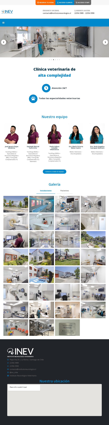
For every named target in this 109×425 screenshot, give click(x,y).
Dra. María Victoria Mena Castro (54, 147)
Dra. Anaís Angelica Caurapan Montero (76, 147)
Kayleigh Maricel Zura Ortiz (12, 147)
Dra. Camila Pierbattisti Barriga (97, 147)
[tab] (45, 191)
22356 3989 (78, 13)
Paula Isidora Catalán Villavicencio (33, 147)
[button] (3, 22)
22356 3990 (89, 13)
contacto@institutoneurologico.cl (57, 13)
